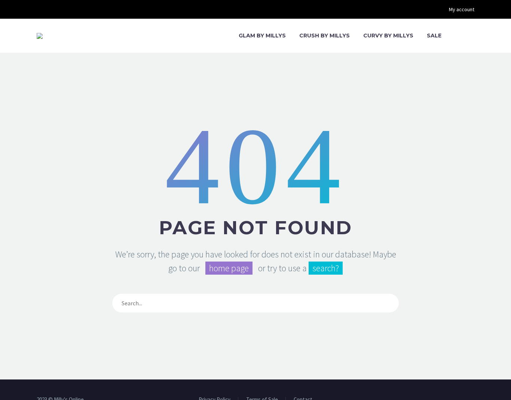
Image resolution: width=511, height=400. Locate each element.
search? (325, 268)
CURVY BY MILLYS (388, 35)
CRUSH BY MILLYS (324, 35)
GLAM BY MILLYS (262, 35)
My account (461, 9)
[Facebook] (40, 9)
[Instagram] (51, 9)
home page (229, 268)
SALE (434, 35)
